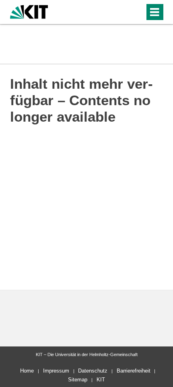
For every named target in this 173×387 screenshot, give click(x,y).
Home (27, 371)
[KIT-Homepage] (29, 11)
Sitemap (77, 380)
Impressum (56, 371)
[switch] (137, 12)
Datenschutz (92, 371)
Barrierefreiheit (133, 371)
